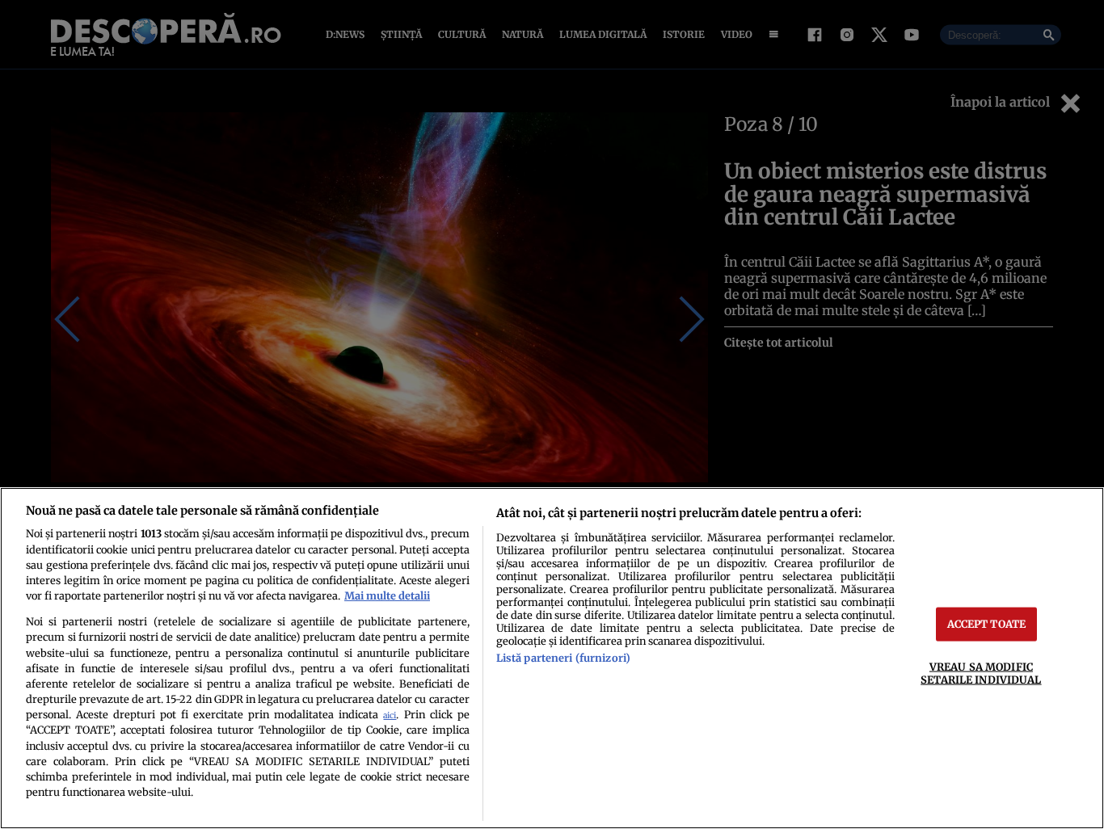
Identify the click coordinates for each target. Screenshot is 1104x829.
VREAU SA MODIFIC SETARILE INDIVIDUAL (981, 672)
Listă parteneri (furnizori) (563, 657)
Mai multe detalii (387, 595)
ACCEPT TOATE (986, 623)
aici (389, 715)
